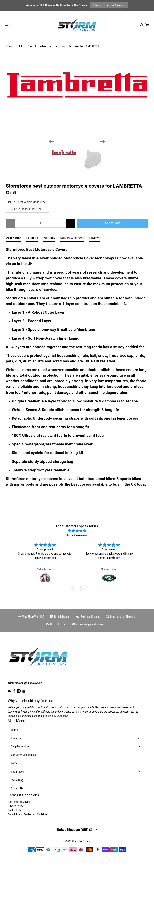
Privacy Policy (15, 806)
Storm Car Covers (81, 841)
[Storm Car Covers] (77, 25)
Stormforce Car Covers (109, 5)
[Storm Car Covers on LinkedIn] (23, 691)
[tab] (13, 239)
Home (9, 46)
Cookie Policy (15, 810)
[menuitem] (77, 729)
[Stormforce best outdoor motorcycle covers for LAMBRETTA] (77, 95)
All (20, 46)
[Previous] (52, 141)
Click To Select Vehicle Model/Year (26, 202)
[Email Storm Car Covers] (9, 691)
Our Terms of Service (19, 801)
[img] (77, 531)
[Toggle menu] (138, 738)
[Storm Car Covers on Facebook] (14, 691)
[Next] (102, 141)
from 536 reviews (77, 535)
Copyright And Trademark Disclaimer (28, 814)
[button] (74, 588)
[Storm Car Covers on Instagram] (19, 691)
